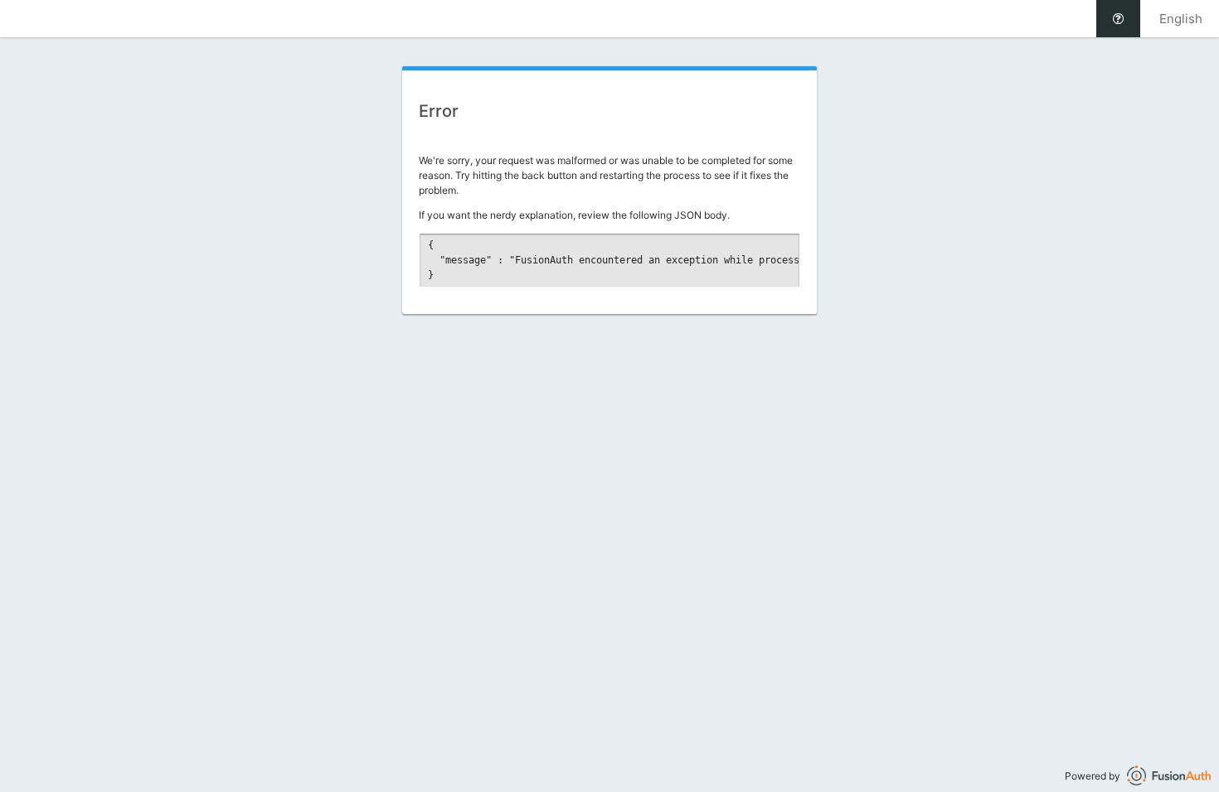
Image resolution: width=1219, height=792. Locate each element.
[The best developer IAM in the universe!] (1169, 776)
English (1180, 19)
